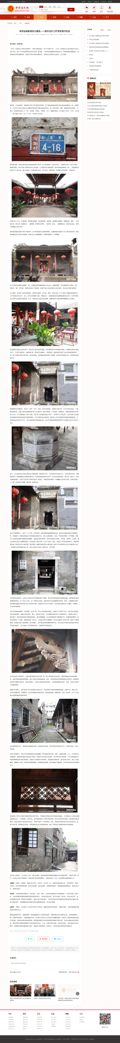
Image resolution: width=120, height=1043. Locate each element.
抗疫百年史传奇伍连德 (99, 97)
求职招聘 (67, 1026)
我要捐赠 (53, 1026)
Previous (11, 993)
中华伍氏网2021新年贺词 (94, 102)
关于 (107, 17)
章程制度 (11, 1022)
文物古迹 (39, 1022)
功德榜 (83, 1)
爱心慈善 (53, 1022)
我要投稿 (96, 1)
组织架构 (11, 1019)
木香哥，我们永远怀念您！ (94, 119)
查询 (71, 10)
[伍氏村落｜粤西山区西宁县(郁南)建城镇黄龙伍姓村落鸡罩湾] (20, 990)
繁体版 (110, 1)
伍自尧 (91, 54)
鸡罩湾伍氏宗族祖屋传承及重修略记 (99, 47)
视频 (24, 1028)
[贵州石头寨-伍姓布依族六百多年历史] (69, 990)
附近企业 (67, 1024)
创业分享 (67, 1028)
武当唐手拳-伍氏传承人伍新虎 (95, 112)
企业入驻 (67, 1017)
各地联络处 (12, 1026)
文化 (41, 17)
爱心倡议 (53, 1017)
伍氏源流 (39, 1019)
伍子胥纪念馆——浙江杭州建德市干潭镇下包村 (100, 115)
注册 (78, 972)
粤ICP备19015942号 (77, 1039)
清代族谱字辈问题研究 (95, 66)
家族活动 (25, 1022)
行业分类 (67, 1019)
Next (77, 993)
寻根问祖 (25, 1024)
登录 (73, 972)
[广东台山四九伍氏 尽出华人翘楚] (44, 990)
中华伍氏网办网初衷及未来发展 (95, 109)
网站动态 (25, 1019)
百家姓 (25, 1026)
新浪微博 (45, 939)
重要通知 (25, 1017)
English (104, 1)
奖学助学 (53, 1019)
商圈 (81, 17)
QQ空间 (58, 939)
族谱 (54, 17)
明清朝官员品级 (94, 70)
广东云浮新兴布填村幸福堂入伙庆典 (97, 106)
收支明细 (82, 1017)
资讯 (28, 17)
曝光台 (90, 1)
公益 (94, 17)
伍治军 (91, 58)
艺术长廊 (39, 1026)
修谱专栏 (39, 1028)
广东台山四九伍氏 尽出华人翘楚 (43, 998)
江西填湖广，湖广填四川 (96, 62)
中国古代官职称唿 (94, 39)
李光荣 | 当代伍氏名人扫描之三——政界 (100, 51)
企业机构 (67, 1022)
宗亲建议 (82, 1022)
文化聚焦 (39, 1017)
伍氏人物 (39, 1024)
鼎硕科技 (91, 1039)
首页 (15, 17)
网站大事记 (12, 1024)
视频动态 (93, 78)
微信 (31, 939)
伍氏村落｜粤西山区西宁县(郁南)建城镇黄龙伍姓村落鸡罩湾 (20, 999)
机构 (67, 17)
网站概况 (11, 1017)
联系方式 (11, 1028)
